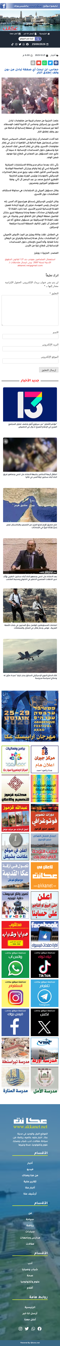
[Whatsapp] (23, 44)
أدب (30, 1263)
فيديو (30, 1169)
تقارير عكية (30, 1181)
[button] (56, 62)
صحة (30, 1275)
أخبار (30, 1163)
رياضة (30, 1225)
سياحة (30, 1219)
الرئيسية (30, 1307)
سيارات (30, 1232)
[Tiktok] (12, 44)
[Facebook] (27, 44)
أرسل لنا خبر (30, 1313)
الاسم (55, 332)
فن (30, 1213)
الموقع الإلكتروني (49, 356)
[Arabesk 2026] (30, 740)
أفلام (30, 1288)
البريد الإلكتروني (50, 344)
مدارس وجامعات (30, 1238)
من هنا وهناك (30, 1175)
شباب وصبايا (30, 1269)
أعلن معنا (30, 1319)
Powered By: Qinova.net (30, 1343)
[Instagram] (16, 44)
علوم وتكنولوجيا (30, 1282)
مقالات (30, 1244)
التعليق (54, 293)
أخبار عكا (30, 1188)
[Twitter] (19, 44)
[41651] (30, 7)
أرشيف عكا (30, 1194)
